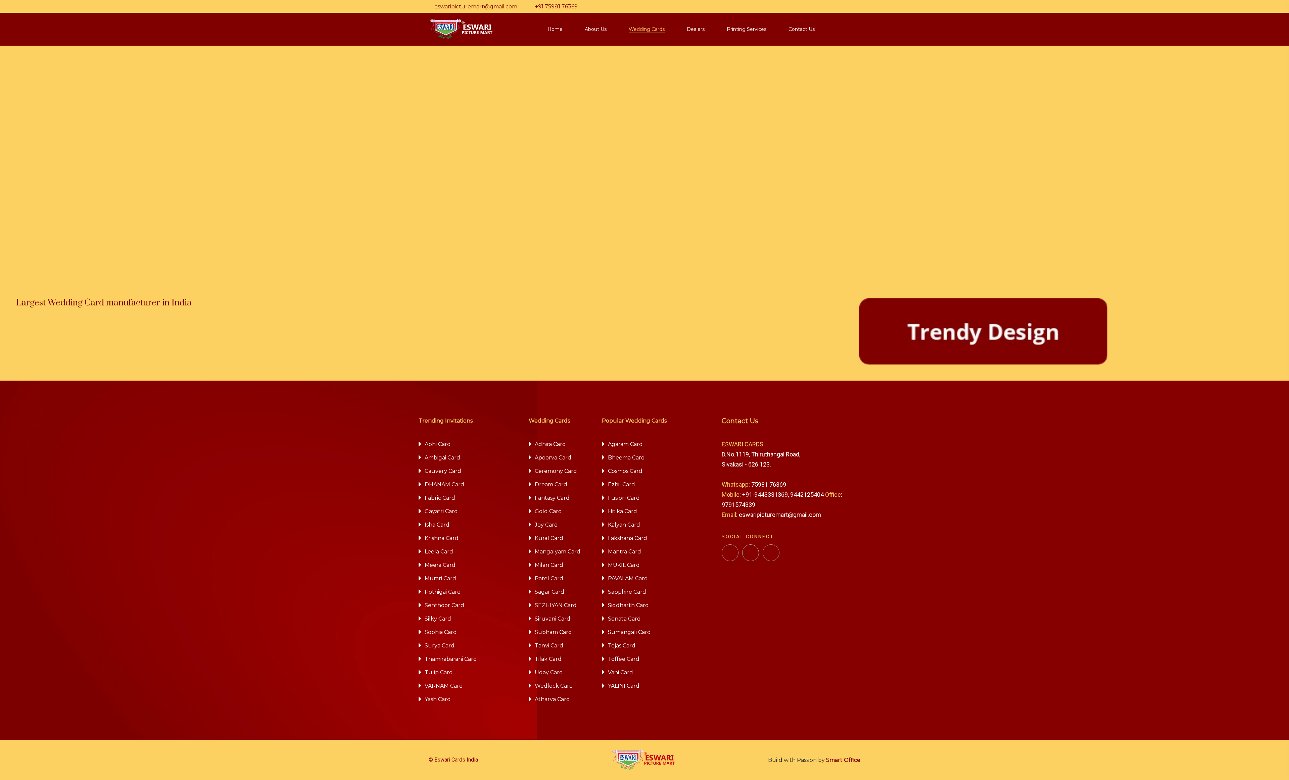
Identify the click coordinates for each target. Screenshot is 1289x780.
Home (555, 29)
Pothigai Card (443, 592)
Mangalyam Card (557, 551)
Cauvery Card (443, 471)
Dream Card (551, 484)
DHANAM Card (444, 484)
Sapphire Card (627, 592)
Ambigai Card (442, 457)
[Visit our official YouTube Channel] (771, 552)
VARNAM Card (444, 686)
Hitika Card (622, 511)
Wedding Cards (647, 29)
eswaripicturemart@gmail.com (475, 6)
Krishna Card (442, 538)
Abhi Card (438, 444)
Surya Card (440, 645)
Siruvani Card (552, 619)
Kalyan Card (624, 525)
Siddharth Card (628, 605)
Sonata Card (624, 619)
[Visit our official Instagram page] (750, 552)
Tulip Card (439, 672)
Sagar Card (549, 592)
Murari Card (440, 578)
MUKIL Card (624, 565)
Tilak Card (548, 659)
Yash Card (438, 699)
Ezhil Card (621, 484)
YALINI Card (623, 686)
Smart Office (843, 760)
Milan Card (549, 565)
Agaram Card (625, 444)
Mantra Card (624, 551)
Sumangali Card (629, 632)
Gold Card (548, 511)
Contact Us (802, 29)
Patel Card (549, 578)
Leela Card (439, 551)
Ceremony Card (556, 471)
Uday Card (549, 672)
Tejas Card (621, 645)
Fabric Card (440, 498)
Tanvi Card (549, 645)
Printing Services (746, 29)
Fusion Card (624, 498)
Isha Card (437, 525)
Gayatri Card (441, 511)
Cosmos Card (625, 471)
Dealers (696, 29)
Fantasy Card (552, 498)
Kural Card (549, 538)
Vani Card (620, 672)
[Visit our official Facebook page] (730, 552)
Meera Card (440, 565)
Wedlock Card (554, 686)
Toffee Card (623, 659)
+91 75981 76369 (556, 6)
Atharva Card (552, 699)
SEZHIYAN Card (556, 605)
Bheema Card (626, 457)
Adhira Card (550, 444)
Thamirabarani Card (451, 659)
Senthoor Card (444, 605)
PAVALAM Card (628, 578)
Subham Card (553, 632)
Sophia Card (441, 632)
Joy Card (546, 525)
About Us (596, 29)
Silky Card (438, 619)
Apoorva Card (553, 457)
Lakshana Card (627, 538)
